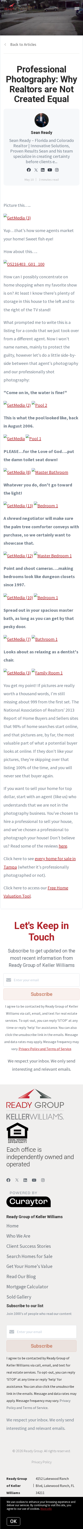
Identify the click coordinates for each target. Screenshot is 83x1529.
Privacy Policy (42, 1462)
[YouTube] (34, 1180)
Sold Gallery (18, 1297)
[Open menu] (77, 8)
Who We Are (18, 1236)
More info (46, 1509)
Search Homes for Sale (29, 1256)
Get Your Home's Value (29, 1266)
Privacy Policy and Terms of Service (45, 1049)
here (63, 846)
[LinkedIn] (25, 1180)
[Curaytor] (28, 1206)
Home (12, 1226)
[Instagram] (43, 1180)
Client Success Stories (28, 1246)
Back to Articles (23, 44)
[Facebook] (8, 1180)
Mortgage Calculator (27, 1286)
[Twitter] (17, 1180)
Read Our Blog (21, 1276)
